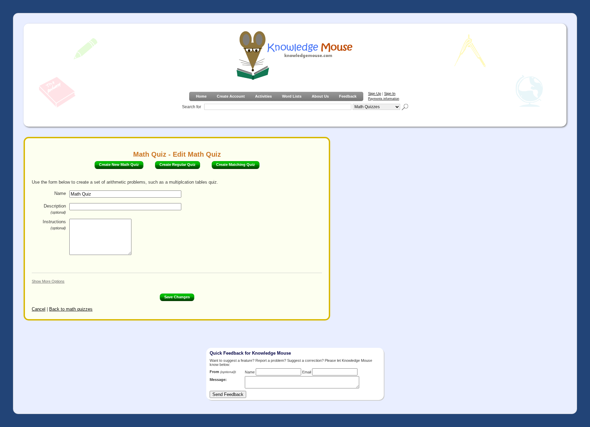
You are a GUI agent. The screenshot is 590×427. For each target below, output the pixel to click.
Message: (218, 380)
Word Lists (291, 96)
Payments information (383, 98)
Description (55, 208)
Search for (191, 106)
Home (201, 96)
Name (60, 193)
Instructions (54, 224)
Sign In (389, 93)
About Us (320, 96)
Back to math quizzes (71, 309)
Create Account (231, 96)
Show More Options (48, 281)
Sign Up (374, 93)
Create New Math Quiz (119, 164)
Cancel (38, 309)
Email (306, 372)
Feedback (347, 96)
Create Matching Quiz (235, 164)
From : (223, 372)
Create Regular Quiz (177, 164)
